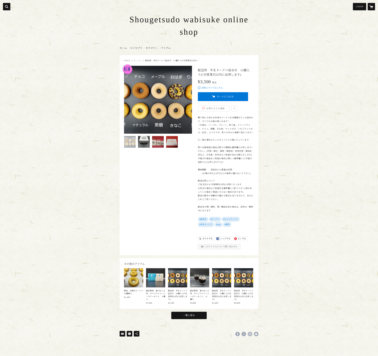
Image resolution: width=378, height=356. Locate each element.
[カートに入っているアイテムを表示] (371, 6)
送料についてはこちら (212, 88)
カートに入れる (225, 96)
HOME (127, 60)
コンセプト (136, 48)
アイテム (166, 48)
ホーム (123, 48)
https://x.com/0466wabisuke (244, 334)
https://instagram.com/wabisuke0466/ (250, 334)
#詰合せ (203, 219)
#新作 (227, 224)
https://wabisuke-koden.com (256, 334)
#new (218, 224)
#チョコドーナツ (230, 219)
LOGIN (359, 6)
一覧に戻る (189, 315)
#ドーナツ (215, 219)
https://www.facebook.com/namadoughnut (237, 334)
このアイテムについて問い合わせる (221, 246)
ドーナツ (138, 60)
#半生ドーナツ (206, 224)
